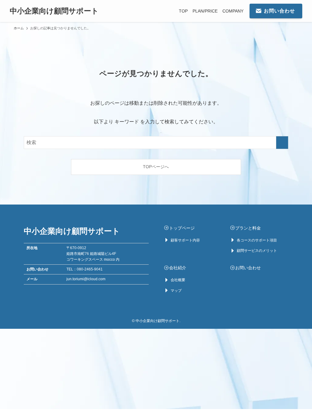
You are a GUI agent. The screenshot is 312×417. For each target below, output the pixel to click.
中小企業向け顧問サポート (54, 11)
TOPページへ (156, 166)
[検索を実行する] (282, 142)
